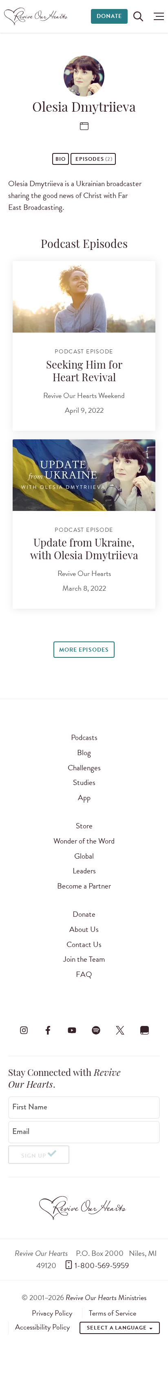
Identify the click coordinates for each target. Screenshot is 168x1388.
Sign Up (33, 1156)
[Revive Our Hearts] (37, 16)
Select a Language (117, 1328)
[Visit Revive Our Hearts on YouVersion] (144, 1030)
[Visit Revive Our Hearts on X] (120, 1030)
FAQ (84, 974)
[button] (157, 16)
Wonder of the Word (84, 841)
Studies (84, 782)
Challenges (84, 768)
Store (84, 826)
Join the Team (84, 959)
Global (84, 856)
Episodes (93, 159)
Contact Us (84, 944)
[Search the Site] (138, 16)
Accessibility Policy (42, 1327)
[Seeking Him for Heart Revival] (84, 297)
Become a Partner (84, 886)
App (84, 797)
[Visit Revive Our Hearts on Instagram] (24, 1030)
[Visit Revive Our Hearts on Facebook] (48, 1030)
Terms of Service (112, 1313)
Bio (60, 159)
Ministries (106, 1297)
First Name (29, 1107)
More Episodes (83, 650)
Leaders (84, 871)
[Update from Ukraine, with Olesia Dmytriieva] (84, 475)
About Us (84, 929)
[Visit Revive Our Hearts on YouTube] (72, 1030)
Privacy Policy (52, 1313)
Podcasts (84, 737)
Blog (84, 752)
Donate (109, 16)
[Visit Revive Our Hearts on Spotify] (96, 1030)
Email (20, 1131)
